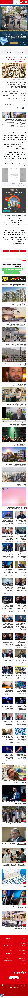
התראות (9, 2)
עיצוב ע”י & (14, 985)
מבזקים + (14, 978)
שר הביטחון (6, 251)
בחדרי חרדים (22, 254)
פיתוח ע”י (14, 987)
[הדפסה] (23, 108)
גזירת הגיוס (23, 251)
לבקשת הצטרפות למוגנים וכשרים (12, 269)
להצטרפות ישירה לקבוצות (12, 273)
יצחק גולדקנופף (14, 251)
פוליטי (16, 105)
